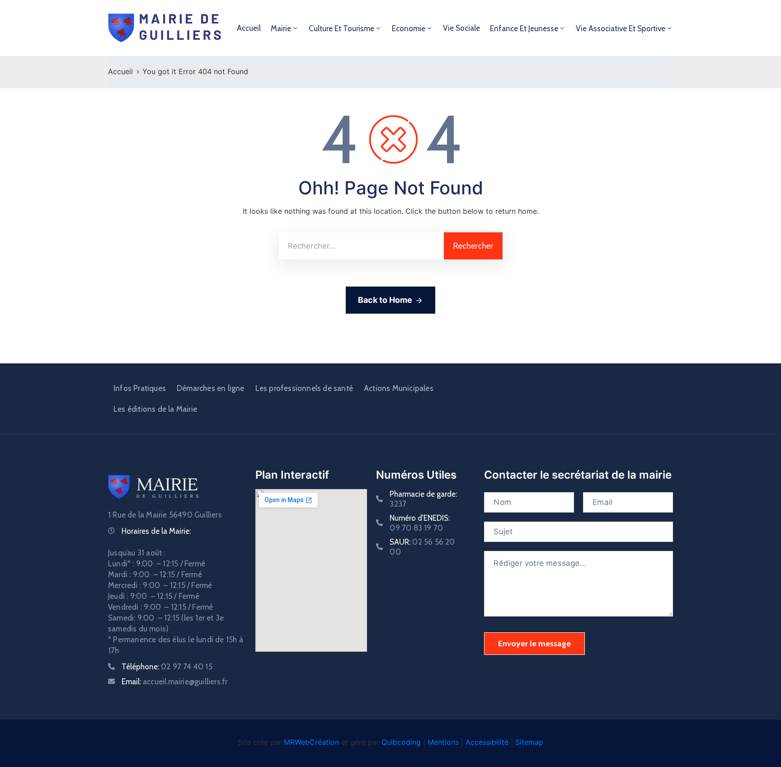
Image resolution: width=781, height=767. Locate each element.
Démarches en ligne (211, 388)
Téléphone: (167, 666)
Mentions (443, 742)
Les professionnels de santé (304, 388)
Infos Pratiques (139, 388)
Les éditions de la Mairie (155, 409)
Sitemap (529, 742)
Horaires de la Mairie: (156, 531)
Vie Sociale (461, 28)
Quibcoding (401, 742)
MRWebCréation (311, 742)
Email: (174, 681)
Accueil (249, 28)
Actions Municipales (398, 388)
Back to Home (385, 300)
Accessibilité (487, 742)
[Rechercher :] (361, 245)
